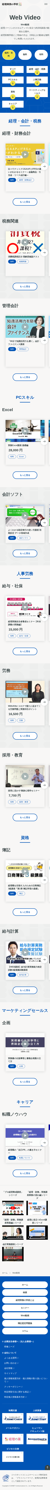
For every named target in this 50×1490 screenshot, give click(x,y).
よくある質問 (10, 1358)
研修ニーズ (9, 1347)
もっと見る (25, 202)
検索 (25, 1292)
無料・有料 (9, 54)
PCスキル (12, 79)
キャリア (13, 104)
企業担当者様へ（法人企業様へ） (19, 1341)
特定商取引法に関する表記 (16, 1392)
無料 (25, 54)
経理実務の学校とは (25, 1300)
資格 (13, 92)
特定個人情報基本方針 (14, 1397)
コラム (25, 1331)
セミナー (25, 1308)
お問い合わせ (10, 1363)
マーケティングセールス (37, 91)
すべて (13, 69)
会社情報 (8, 1368)
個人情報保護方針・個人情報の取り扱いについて (25, 1380)
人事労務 (37, 79)
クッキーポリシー (12, 1387)
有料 (41, 54)
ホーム (5, 1273)
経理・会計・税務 (37, 69)
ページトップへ (47, 1467)
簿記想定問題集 (25, 1323)
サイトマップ (10, 1373)
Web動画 (25, 1315)
